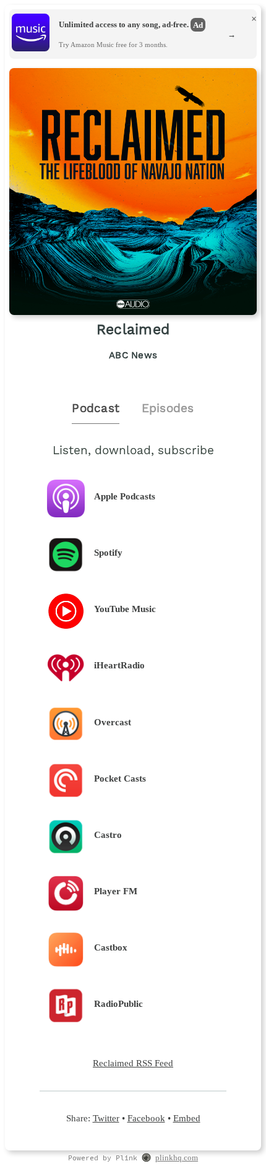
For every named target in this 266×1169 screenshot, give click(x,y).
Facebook (146, 1118)
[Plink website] (146, 1159)
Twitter (106, 1118)
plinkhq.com (176, 1158)
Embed (186, 1118)
